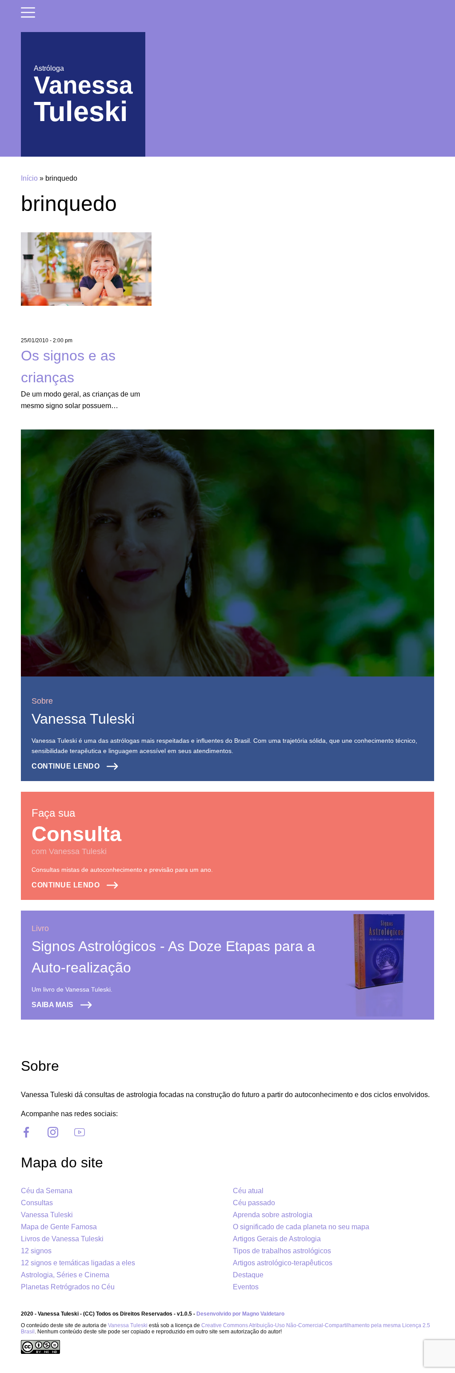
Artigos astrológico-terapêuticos (282, 1263)
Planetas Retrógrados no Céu (68, 1287)
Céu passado (254, 1203)
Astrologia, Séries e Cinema (65, 1275)
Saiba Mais (52, 1004)
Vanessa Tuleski (83, 719)
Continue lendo (66, 766)
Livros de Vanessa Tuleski (62, 1239)
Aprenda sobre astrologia (272, 1215)
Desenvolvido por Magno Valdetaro (240, 1314)
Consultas (37, 1203)
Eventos (246, 1287)
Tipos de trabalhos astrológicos (282, 1251)
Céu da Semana (46, 1191)
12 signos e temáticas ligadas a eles (78, 1263)
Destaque (248, 1275)
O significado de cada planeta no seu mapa (301, 1227)
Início (29, 178)
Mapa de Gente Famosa (59, 1227)
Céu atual (248, 1191)
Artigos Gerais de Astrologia (277, 1239)
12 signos (36, 1251)
